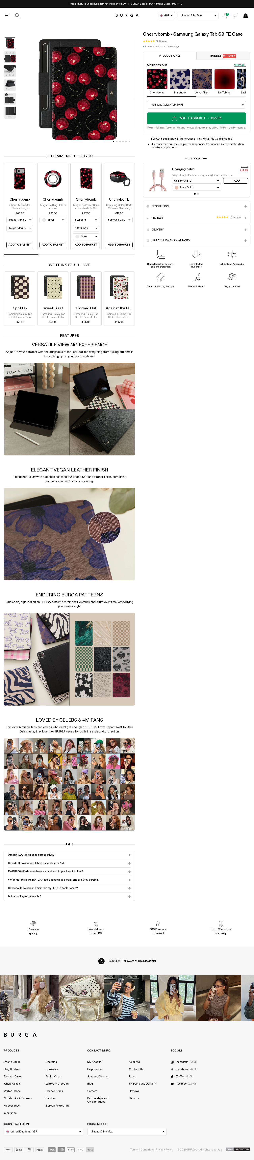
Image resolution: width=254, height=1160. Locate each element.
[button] (155, 41)
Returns (134, 1098)
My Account (95, 1062)
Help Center (94, 1069)
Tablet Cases (54, 1076)
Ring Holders (12, 1069)
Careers (92, 1091)
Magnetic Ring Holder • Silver (53, 207)
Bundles (51, 1098)
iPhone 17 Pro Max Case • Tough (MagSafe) (19, 207)
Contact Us (136, 1069)
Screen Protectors (57, 1105)
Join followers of (132, 961)
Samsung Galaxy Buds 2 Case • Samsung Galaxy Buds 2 (119, 207)
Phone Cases (12, 1062)
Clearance (10, 1113)
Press (132, 1076)
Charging (51, 1062)
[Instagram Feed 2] (172, 998)
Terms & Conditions (142, 1149)
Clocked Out (86, 308)
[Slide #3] (123, 141)
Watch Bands (12, 1091)
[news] (225, 15)
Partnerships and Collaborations (98, 1100)
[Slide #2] (120, 141)
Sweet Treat (53, 308)
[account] (236, 15)
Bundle (223, 56)
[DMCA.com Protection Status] (238, 1150)
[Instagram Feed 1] (127, 998)
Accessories (12, 1105)
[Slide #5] (129, 141)
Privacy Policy (164, 1149)
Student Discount (98, 1076)
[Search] (17, 15)
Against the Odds (120, 308)
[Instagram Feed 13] (36, 998)
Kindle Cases (12, 1083)
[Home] (127, 15)
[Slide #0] (113, 141)
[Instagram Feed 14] (81, 998)
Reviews (134, 1091)
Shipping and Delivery (142, 1083)
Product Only (169, 56)
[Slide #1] (116, 141)
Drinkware (52, 1069)
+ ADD (235, 180)
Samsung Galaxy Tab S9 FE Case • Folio (20, 316)
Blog (90, 1083)
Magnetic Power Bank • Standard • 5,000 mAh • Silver (86, 207)
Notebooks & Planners (18, 1098)
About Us (134, 1062)
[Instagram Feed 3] (218, 998)
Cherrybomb (20, 199)
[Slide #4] (126, 141)
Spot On (20, 308)
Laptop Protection (57, 1083)
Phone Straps (54, 1091)
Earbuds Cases (13, 1076)
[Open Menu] (7, 15)
